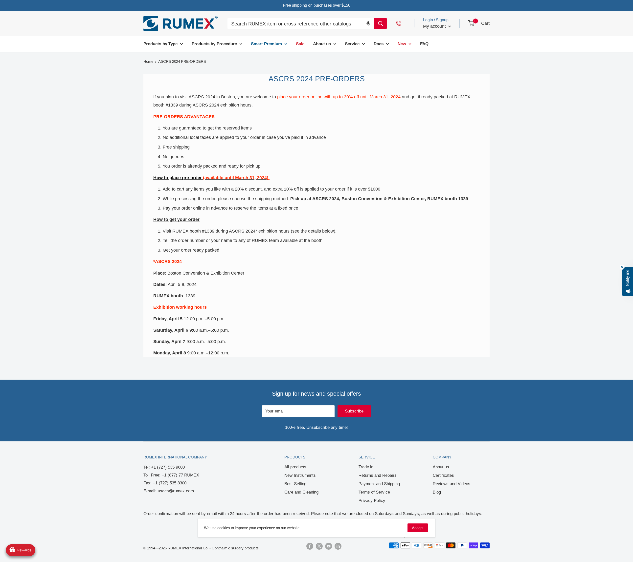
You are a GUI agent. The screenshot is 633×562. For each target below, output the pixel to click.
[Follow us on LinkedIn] (338, 546)
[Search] (380, 23)
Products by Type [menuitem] (160, 44)
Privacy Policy (372, 500)
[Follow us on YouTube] (328, 546)
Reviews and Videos (451, 483)
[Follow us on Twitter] (319, 546)
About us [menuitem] (322, 44)
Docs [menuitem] (379, 44)
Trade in (366, 467)
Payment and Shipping (379, 483)
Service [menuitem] (352, 44)
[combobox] (300, 24)
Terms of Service (374, 492)
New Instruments (300, 475)
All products (295, 467)
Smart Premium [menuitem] (266, 44)
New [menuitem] (402, 44)
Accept (417, 528)
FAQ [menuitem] (424, 44)
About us (441, 467)
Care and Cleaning (301, 492)
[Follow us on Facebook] (309, 546)
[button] (368, 23)
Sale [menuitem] (300, 44)
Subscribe (354, 411)
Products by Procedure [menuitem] (214, 44)
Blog (437, 492)
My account (435, 26)
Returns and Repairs (378, 475)
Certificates (443, 475)
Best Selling (295, 483)
